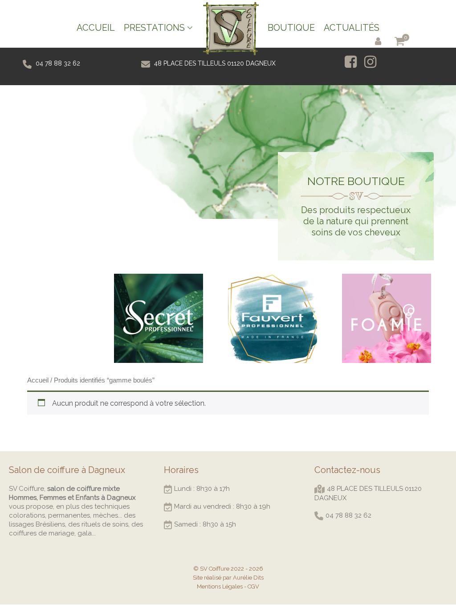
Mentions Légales (220, 586)
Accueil (38, 380)
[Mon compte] (380, 40)
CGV (253, 586)
